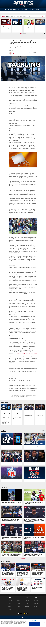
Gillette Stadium (27, 606)
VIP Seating (27, 603)
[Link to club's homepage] (2, 9)
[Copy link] (35, 52)
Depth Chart (18, 600)
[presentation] (44, 33)
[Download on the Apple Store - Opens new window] (20, 613)
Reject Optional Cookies (34, 622)
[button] (20, 33)
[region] (23, 623)
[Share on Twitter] (32, 52)
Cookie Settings (34, 620)
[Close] (45, 623)
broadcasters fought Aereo (25, 290)
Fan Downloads (36, 603)
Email (13, 53)
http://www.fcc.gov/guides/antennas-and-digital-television (25, 353)
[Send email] (34, 52)
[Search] (30, 9)
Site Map (10, 609)
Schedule (19, 606)
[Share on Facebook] (30, 52)
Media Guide (35, 606)
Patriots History (10, 606)
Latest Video (10, 600)
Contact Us (36, 609)
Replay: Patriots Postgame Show (10, 16)
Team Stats (18, 603)
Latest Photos (10, 603)
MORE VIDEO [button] (23, 558)
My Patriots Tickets (27, 600)
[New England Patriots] (23, 617)
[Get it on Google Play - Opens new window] (26, 614)
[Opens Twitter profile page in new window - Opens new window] (13, 54)
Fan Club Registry (36, 600)
